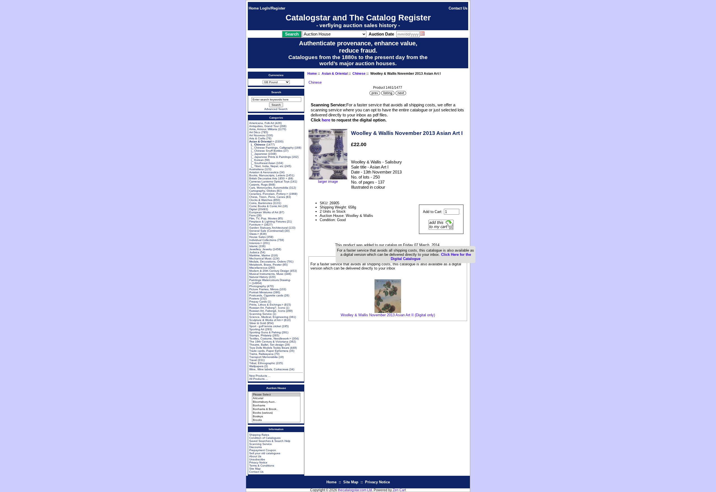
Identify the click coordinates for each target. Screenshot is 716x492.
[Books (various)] (276, 413)
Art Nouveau (257, 135)
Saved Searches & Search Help (269, 440)
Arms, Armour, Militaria (263, 129)
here (326, 120)
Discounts (255, 447)
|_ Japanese (258, 153)
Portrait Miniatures (260, 292)
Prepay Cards (258, 301)
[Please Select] (276, 395)
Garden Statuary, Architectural (268, 227)
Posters (254, 298)
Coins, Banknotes (260, 203)
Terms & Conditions (261, 465)
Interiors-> (255, 243)
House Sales (257, 236)
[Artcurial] (276, 398)
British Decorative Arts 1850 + (268, 178)
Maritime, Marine (259, 255)
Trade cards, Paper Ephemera (268, 350)
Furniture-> (256, 224)
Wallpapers (256, 366)
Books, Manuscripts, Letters (267, 175)
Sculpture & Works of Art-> (266, 320)
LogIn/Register (272, 8)
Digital (253, 209)
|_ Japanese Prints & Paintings (270, 156)
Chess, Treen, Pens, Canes (267, 196)
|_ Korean (256, 159)
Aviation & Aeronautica (264, 172)
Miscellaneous (258, 267)
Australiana (256, 169)
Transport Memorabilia (263, 357)
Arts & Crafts (257, 138)
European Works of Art (263, 212)
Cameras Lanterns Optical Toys (269, 181)
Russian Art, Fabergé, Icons (267, 310)
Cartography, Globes (262, 190)
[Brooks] (276, 420)
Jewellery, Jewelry (260, 249)
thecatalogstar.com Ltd (355, 490)
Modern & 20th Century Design (269, 270)
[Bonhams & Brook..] (276, 409)
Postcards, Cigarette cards (266, 295)
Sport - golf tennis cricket (265, 326)
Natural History (258, 276)
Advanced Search (276, 109)
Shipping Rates (259, 434)
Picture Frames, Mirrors (264, 289)
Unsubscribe (257, 459)
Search (276, 92)
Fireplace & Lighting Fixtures (267, 221)
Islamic (253, 246)
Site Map (255, 468)
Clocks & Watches (260, 200)
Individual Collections (262, 240)
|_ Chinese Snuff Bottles (265, 150)
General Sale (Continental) (266, 230)
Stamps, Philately (260, 335)
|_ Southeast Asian (262, 163)
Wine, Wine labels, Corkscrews (268, 369)
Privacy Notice (258, 462)
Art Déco (254, 132)
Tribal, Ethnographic (262, 363)
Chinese (359, 74)
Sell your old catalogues (264, 453)
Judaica (254, 252)
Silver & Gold (257, 323)
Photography (257, 286)
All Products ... (258, 378)
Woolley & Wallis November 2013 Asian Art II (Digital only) (388, 315)
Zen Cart (399, 490)
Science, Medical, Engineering (268, 316)
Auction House (276, 388)
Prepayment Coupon (262, 450)
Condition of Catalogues (265, 437)
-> (261, 141)
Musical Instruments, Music (266, 273)
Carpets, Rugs (258, 184)
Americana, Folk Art (261, 123)
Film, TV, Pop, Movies (263, 218)
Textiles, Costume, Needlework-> (270, 338)
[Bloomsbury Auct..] (276, 402)
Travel (253, 360)
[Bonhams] (276, 405)
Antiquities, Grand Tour (264, 126)
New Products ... (259, 375)
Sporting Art (256, 329)
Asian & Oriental (335, 74)
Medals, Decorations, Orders (267, 261)
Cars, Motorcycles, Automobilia (268, 187)
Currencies (276, 75)
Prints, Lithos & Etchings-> (266, 304)
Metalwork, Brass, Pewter (265, 264)
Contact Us (458, 8)
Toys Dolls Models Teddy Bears (269, 347)
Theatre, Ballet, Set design (266, 344)
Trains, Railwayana (261, 353)
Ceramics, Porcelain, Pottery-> (268, 193)
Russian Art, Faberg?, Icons (267, 307)
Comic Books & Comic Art (265, 206)
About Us (255, 456)
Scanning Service (260, 313)
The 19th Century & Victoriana (268, 341)
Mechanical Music (260, 258)
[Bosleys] (276, 416)
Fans (252, 215)
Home (254, 8)
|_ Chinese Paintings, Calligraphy (271, 147)
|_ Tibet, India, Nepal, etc (266, 166)
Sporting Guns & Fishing (265, 332)
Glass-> (254, 233)
